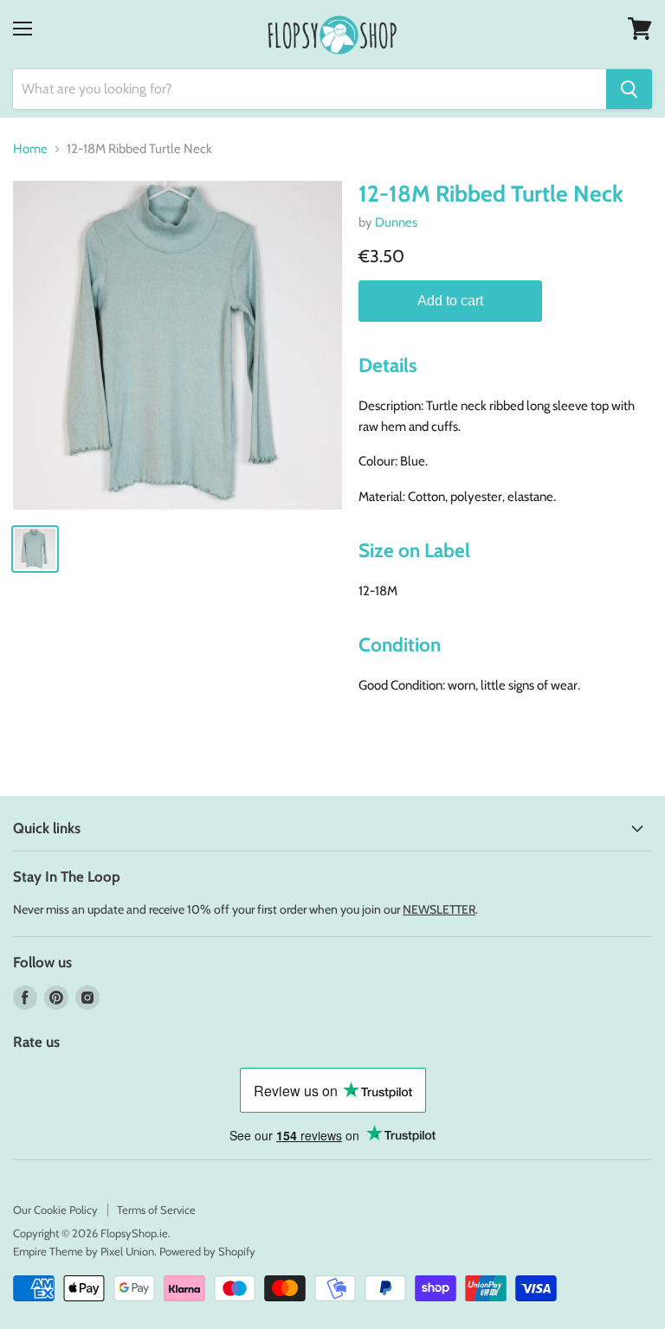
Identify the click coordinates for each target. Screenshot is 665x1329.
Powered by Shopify (207, 1251)
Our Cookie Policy (55, 1210)
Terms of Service (156, 1210)
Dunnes (396, 222)
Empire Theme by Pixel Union (83, 1251)
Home (30, 149)
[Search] (629, 89)
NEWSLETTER (439, 909)
